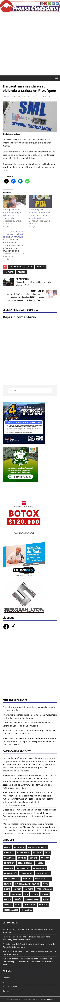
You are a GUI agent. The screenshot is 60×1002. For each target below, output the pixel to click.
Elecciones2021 (25, 863)
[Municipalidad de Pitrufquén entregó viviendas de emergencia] (14, 201)
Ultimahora (29, 904)
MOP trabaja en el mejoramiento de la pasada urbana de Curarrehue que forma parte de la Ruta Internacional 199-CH (27, 784)
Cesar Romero (44, 96)
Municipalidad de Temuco (27, 884)
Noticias (9, 272)
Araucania (19, 847)
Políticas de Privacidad (12, 986)
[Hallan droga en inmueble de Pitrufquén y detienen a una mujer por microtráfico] (40, 201)
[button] (56, 78)
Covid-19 (22, 858)
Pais (6, 894)
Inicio (5, 982)
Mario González (43, 878)
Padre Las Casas (44, 889)
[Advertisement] (30, 44)
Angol (7, 847)
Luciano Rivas (43, 873)
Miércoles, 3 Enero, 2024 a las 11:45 (19, 96)
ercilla (40, 863)
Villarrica (27, 910)
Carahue (37, 852)
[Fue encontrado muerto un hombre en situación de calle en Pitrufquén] (16, 245)
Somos (6, 991)
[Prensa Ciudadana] (30, 11)
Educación (9, 863)
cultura (45, 858)
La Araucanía (16, 267)
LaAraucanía (27, 873)
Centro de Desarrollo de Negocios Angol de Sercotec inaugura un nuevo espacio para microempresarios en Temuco (30, 830)
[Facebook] (6, 626)
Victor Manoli (11, 910)
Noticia (40, 267)
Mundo (7, 884)
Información (23, 868)
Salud (46, 899)
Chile (47, 852)
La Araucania (39, 868)
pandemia (16, 894)
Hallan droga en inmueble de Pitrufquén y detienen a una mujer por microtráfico (40, 213)
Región (21, 272)
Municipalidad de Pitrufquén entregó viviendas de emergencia (12, 213)
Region (7, 899)
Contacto (6, 977)
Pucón (45, 894)
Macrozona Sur (11, 878)
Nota (29, 267)
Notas (7, 889)
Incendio (8, 868)
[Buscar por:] (30, 390)
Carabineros (23, 852)
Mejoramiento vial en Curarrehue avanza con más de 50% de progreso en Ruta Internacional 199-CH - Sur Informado (30, 778)
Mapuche (27, 878)
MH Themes (48, 999)
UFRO (17, 904)
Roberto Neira (32, 899)
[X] (12, 626)
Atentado (8, 852)
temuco (7, 904)
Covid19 (33, 858)
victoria (43, 904)
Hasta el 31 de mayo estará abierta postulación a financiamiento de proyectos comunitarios (28, 801)
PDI (26, 894)
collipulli (9, 858)
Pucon (35, 894)
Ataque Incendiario (37, 847)
